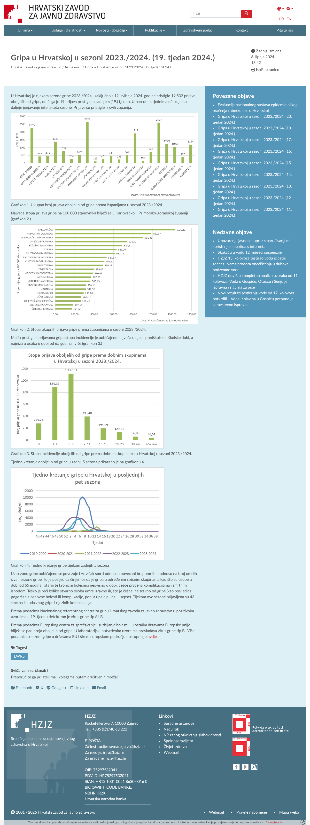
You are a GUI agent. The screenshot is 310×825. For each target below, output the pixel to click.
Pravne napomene (251, 812)
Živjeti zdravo (175, 747)
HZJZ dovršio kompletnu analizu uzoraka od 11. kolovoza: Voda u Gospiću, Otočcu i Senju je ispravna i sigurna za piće (256, 281)
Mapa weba (289, 812)
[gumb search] (246, 14)
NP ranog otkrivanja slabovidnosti (192, 735)
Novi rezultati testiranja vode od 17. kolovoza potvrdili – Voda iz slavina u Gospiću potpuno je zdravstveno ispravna (253, 299)
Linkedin (81, 688)
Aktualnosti (73, 67)
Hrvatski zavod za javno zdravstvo (36, 67)
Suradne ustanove (179, 723)
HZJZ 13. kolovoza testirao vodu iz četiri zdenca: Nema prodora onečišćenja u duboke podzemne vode (250, 264)
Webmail (216, 812)
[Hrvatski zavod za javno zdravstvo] (54, 14)
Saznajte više (274, 822)
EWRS (19, 656)
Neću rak (171, 729)
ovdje (152, 637)
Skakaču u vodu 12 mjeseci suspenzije (250, 252)
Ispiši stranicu (267, 70)
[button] (280, 9)
